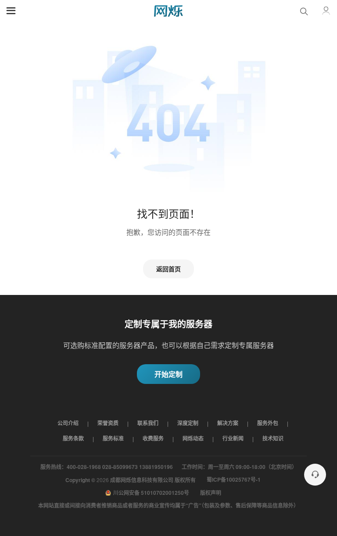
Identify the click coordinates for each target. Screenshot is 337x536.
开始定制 (168, 374)
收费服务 (153, 438)
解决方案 (227, 423)
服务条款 (73, 438)
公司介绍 (68, 423)
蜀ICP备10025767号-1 (234, 479)
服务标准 (113, 438)
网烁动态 (193, 438)
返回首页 (168, 268)
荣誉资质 (107, 423)
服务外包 (267, 423)
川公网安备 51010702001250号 (151, 493)
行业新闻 (233, 438)
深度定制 (187, 423)
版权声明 (210, 493)
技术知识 (272, 438)
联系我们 (147, 423)
